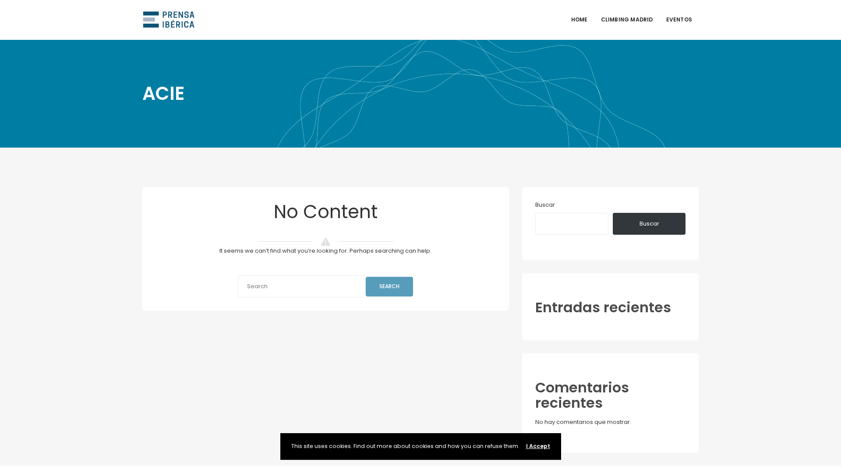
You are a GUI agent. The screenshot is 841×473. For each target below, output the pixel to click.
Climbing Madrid (627, 19)
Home (579, 19)
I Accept (538, 446)
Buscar (545, 205)
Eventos (679, 19)
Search (389, 286)
